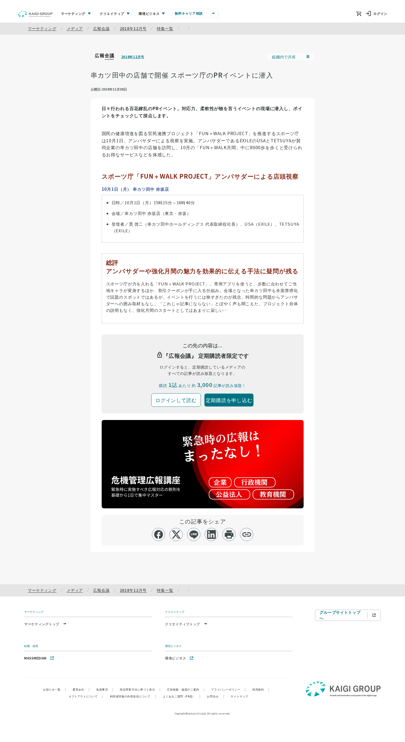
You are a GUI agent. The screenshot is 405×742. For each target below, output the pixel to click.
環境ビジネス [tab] (149, 13)
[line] (194, 534)
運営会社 (81, 689)
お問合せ (215, 696)
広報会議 (101, 28)
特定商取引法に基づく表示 (140, 689)
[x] (176, 534)
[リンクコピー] (247, 534)
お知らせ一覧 (54, 689)
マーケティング (42, 28)
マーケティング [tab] (73, 13)
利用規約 (260, 689)
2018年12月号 (133, 28)
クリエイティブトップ (182, 623)
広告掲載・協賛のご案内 (185, 689)
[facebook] (158, 534)
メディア (75, 28)
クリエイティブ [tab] (112, 13)
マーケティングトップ (41, 623)
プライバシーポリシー (228, 689)
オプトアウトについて (86, 696)
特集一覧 (165, 28)
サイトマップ (239, 696)
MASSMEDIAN (35, 658)
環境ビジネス (175, 658)
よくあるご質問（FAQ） (182, 696)
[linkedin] (211, 534)
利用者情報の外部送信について (133, 696)
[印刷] (229, 534)
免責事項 (104, 689)
